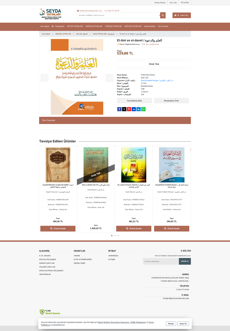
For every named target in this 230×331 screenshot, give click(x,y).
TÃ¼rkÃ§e (185, 3)
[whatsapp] (143, 109)
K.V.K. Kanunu (45, 256)
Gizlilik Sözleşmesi (47, 259)
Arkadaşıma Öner (171, 100)
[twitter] (124, 109)
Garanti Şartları (46, 263)
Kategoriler (59, 26)
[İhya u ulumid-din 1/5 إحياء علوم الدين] (57, 164)
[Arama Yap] (163, 15)
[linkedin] (138, 109)
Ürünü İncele (97, 228)
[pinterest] (129, 109)
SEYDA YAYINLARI (75, 26)
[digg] (134, 109)
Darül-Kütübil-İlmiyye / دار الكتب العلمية (157, 80)
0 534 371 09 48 (182, 290)
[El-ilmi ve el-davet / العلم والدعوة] (77, 77)
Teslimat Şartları (47, 267)
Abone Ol (185, 261)
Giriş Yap (173, 3)
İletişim (111, 259)
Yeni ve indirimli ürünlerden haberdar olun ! (173, 256)
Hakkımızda (113, 256)
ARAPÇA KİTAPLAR (94, 26)
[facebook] (119, 109)
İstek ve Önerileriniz (83, 259)
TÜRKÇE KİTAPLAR (113, 26)
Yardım (77, 256)
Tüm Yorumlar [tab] (48, 120)
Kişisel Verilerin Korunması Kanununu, (114, 322)
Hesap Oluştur (160, 3)
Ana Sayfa (44, 26)
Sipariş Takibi (79, 263)
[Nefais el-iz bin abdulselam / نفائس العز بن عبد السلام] (171, 164)
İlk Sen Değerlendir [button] (151, 44)
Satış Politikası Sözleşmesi (51, 271)
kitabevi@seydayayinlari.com (176, 298)
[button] (111, 235)
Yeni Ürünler (45, 274)
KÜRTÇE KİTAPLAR (132, 26)
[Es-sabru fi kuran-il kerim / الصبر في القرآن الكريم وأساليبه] (95, 164)
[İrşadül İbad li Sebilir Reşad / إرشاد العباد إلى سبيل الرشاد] (133, 164)
